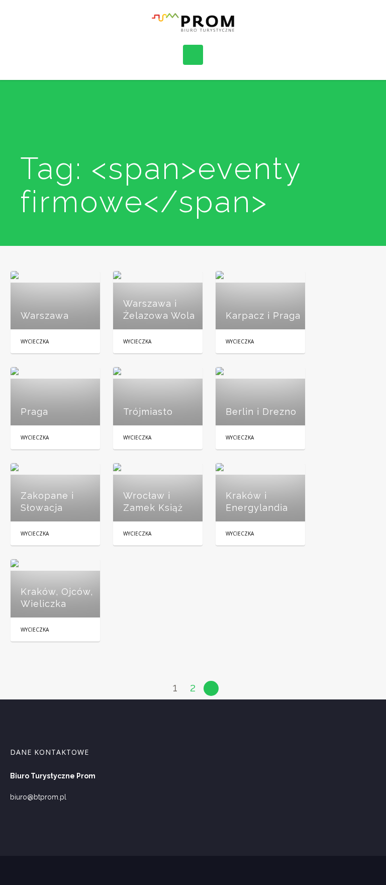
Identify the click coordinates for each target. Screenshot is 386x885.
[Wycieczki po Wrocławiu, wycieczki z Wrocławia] (193, 22)
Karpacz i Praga (263, 315)
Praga (34, 411)
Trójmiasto (148, 411)
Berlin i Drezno (261, 411)
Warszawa (45, 315)
